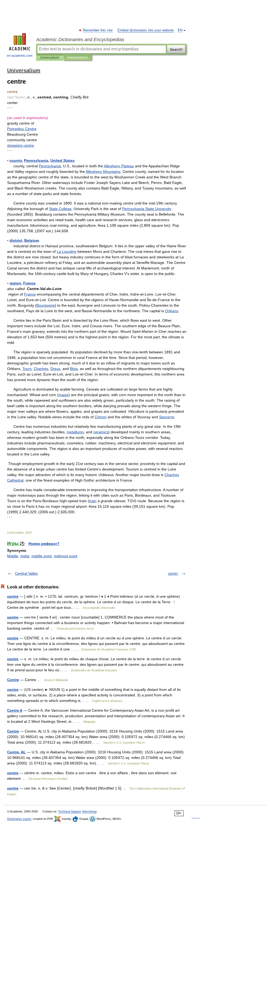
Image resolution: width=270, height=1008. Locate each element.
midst (24, 556)
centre (12, 596)
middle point (41, 556)
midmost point (65, 556)
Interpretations (77, 57)
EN (180, 30)
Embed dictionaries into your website (146, 30)
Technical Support (69, 811)
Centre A (14, 710)
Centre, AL (16, 752)
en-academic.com (19, 56)
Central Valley (26, 573)
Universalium (49, 57)
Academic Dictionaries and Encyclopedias (80, 39)
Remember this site (98, 30)
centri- (173, 573)
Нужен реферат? (44, 543)
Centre (13, 680)
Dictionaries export (19, 818)
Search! (176, 49)
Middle (12, 556)
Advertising (89, 811)
